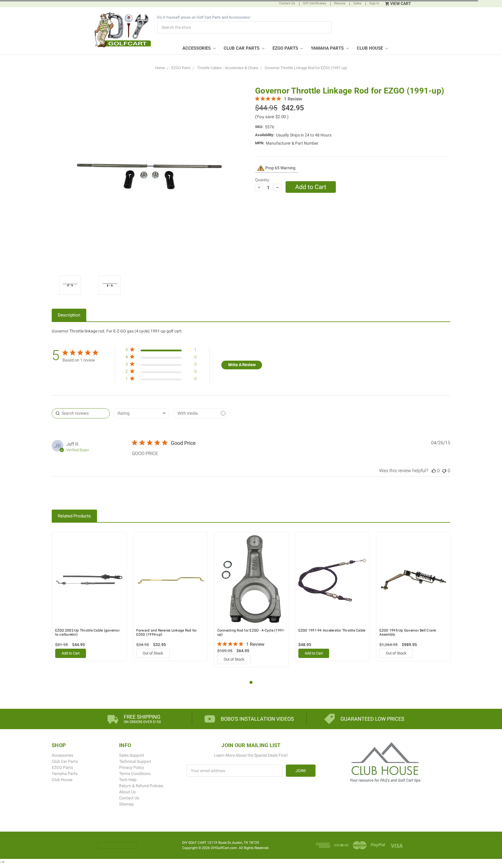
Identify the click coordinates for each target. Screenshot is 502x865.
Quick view (89, 580)
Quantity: (262, 180)
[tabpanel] (89, 596)
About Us (127, 792)
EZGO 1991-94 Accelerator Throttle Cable (331, 630)
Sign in (374, 3)
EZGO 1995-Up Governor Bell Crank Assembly (407, 632)
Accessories (197, 48)
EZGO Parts (285, 48)
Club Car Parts (242, 48)
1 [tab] (251, 682)
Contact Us (287, 3)
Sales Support (131, 755)
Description (69, 315)
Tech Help (128, 779)
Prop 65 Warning (279, 168)
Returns (339, 3)
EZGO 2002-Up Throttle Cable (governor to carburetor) (87, 632)
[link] (161, 380)
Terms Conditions (134, 773)
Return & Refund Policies (141, 785)
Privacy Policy (131, 767)
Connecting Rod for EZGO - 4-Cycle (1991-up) (251, 632)
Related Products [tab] (74, 516)
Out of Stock (153, 653)
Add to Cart (71, 653)
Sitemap (126, 804)
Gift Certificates (314, 3)
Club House (370, 48)
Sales (357, 3)
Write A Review (242, 364)
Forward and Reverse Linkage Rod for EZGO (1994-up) (166, 632)
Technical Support (135, 761)
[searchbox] (81, 413)
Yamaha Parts (328, 48)
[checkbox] (201, 413)
